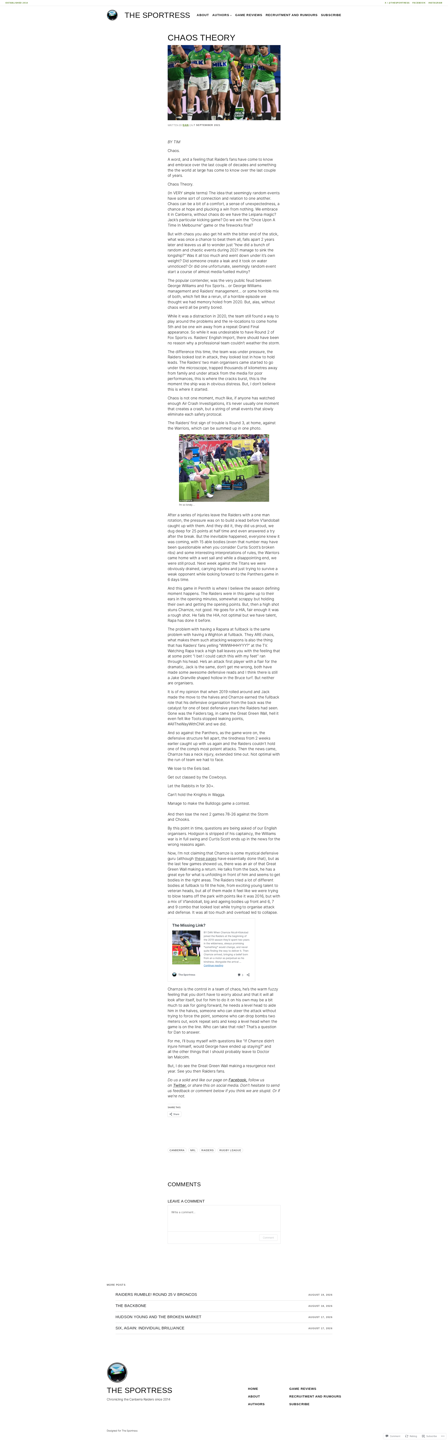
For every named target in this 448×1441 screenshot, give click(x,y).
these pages (206, 858)
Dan (186, 125)
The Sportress (157, 15)
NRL (193, 1150)
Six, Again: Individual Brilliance (149, 1328)
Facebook (419, 3)
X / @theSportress (397, 3)
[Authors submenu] (231, 15)
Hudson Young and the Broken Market (158, 1317)
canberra (177, 1150)
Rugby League (230, 1150)
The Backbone (130, 1306)
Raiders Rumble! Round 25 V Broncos (156, 1295)
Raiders (207, 1150)
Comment (268, 1237)
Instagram (435, 3)
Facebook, (238, 1080)
